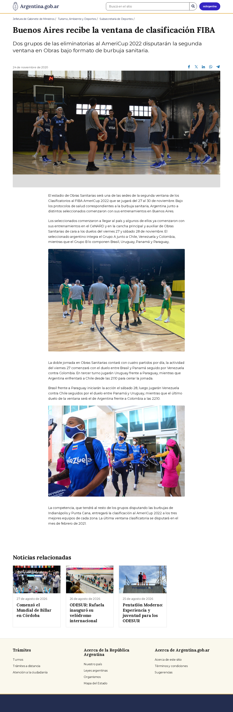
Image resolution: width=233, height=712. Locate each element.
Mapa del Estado (95, 683)
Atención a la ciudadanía (30, 672)
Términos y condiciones (171, 666)
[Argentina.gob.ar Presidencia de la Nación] (36, 6)
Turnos (18, 659)
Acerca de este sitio (168, 659)
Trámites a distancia (26, 666)
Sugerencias (163, 672)
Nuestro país (93, 664)
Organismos (92, 677)
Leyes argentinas (96, 670)
